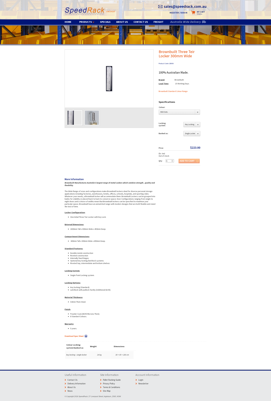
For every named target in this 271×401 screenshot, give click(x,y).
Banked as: (163, 133)
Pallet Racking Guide (112, 380)
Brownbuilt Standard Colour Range (173, 91)
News (70, 391)
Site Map (107, 391)
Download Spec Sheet (74, 336)
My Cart (201, 13)
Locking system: (162, 124)
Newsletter (143, 383)
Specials (105, 21)
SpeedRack (85, 11)
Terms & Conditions (111, 387)
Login (140, 380)
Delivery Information (76, 383)
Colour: (162, 107)
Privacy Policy (109, 383)
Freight (158, 21)
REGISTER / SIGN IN (178, 12)
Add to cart (187, 161)
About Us (122, 21)
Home (68, 21)
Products (85, 21)
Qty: (160, 161)
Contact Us (141, 21)
